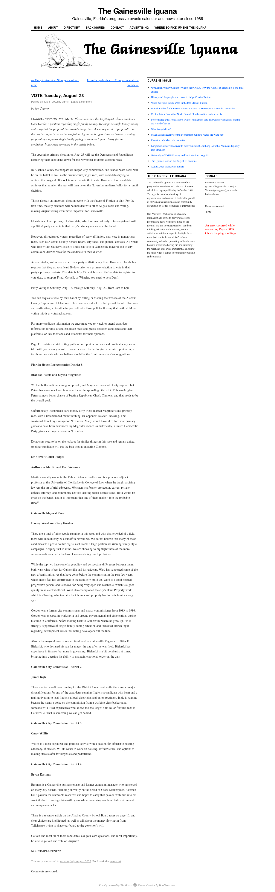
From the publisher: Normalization (168, 140)
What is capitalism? (161, 129)
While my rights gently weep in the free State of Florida (180, 102)
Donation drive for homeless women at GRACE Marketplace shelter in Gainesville (193, 108)
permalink (115, 861)
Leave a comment (81, 101)
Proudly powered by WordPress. (115, 885)
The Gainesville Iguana (137, 10)
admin (65, 101)
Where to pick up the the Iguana (180, 27)
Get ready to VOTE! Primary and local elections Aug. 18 (180, 155)
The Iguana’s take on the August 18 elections (174, 161)
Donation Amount (214, 206)
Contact (117, 27)
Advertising (139, 27)
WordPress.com (167, 885)
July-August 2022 (80, 861)
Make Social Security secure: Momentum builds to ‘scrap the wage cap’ (187, 134)
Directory (72, 27)
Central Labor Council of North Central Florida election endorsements (186, 114)
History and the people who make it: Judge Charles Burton (181, 97)
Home (38, 27)
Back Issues (95, 27)
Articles (64, 861)
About (53, 27)
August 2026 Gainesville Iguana (167, 166)
